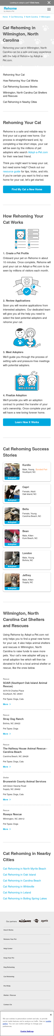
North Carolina (32, 16)
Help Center (8, 948)
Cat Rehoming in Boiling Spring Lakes (25, 898)
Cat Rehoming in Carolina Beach (22, 880)
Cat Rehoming (17, 16)
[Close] (51, 1015)
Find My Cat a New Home (27, 189)
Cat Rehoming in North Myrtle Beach (24, 868)
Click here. (35, 2)
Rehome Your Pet (10, 939)
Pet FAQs (7, 986)
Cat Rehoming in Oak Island (19, 874)
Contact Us (8, 1004)
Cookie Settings (27, 1031)
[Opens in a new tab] (26, 920)
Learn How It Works (27, 422)
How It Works (8, 930)
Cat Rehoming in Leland (17, 892)
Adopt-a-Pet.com (38, 152)
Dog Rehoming (9, 967)
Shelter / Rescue (10, 995)
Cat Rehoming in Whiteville (18, 886)
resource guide (11, 171)
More (5, 704)
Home (5, 16)
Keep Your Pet (9, 958)
